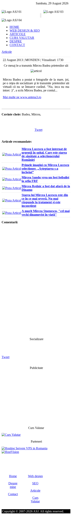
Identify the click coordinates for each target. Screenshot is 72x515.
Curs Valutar (35, 499)
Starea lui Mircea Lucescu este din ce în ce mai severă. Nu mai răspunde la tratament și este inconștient (45, 200)
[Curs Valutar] (11, 434)
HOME (14, 27)
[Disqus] (36, 280)
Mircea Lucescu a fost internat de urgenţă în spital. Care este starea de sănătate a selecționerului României (44, 154)
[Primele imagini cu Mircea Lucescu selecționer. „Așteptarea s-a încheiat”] (11, 168)
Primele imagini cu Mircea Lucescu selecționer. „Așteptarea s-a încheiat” (45, 168)
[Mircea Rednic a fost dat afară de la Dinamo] (11, 188)
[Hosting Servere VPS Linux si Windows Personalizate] (24, 448)
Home (13, 476)
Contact (13, 494)
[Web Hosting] (10, 452)
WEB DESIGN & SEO (25, 30)
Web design (35, 476)
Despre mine (12, 485)
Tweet (38, 129)
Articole (7, 51)
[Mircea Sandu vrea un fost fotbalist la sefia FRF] (11, 179)
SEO (35, 483)
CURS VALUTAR (22, 37)
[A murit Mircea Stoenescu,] (11, 212)
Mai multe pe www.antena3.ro (22, 97)
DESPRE (16, 41)
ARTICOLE (18, 34)
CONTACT (17, 45)
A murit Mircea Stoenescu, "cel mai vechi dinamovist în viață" (46, 212)
